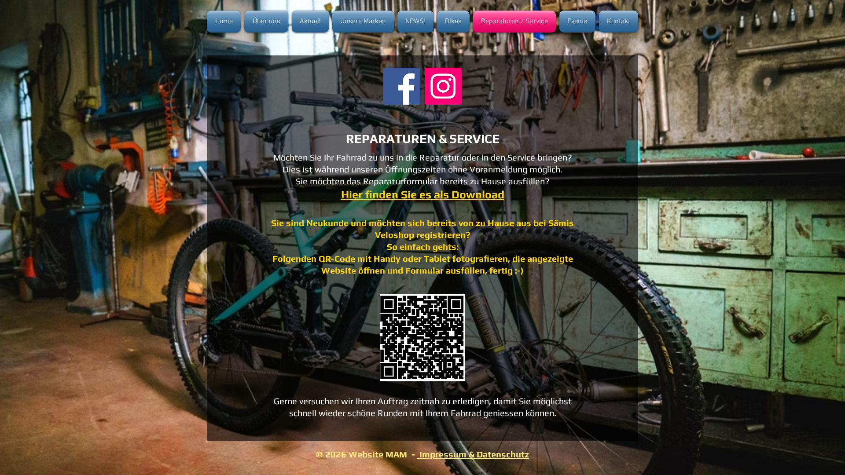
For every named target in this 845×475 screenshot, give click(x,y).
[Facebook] (401, 86)
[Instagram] (443, 86)
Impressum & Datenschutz (473, 454)
